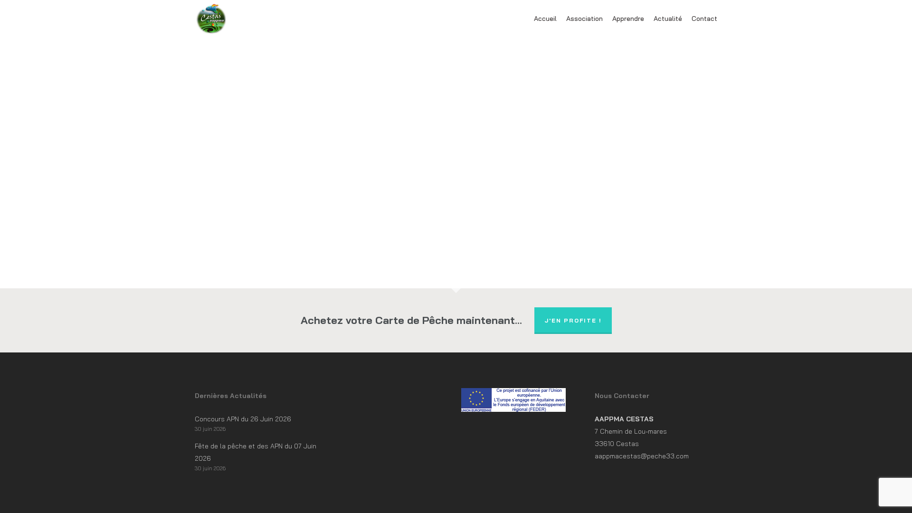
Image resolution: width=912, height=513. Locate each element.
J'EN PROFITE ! (573, 320)
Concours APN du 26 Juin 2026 (243, 419)
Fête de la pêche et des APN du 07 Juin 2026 (255, 452)
